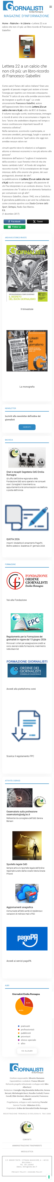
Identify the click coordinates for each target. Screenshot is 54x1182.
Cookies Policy (35, 1172)
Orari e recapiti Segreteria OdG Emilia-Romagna (26, 481)
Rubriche (14, 23)
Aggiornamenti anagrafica (24, 910)
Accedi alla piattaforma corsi (21, 689)
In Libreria (25, 23)
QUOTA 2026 (25, 542)
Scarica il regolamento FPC (20, 756)
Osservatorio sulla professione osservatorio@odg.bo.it (24, 816)
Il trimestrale (27, 309)
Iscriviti (27, 427)
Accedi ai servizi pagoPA (18, 961)
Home (5, 23)
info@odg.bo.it (30, 1167)
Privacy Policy (19, 1172)
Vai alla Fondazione (16, 600)
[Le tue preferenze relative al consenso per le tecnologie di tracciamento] (49, 1177)
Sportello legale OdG (25, 869)
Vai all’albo (27, 1051)
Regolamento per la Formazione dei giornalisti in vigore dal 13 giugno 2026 (26, 642)
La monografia (27, 386)
